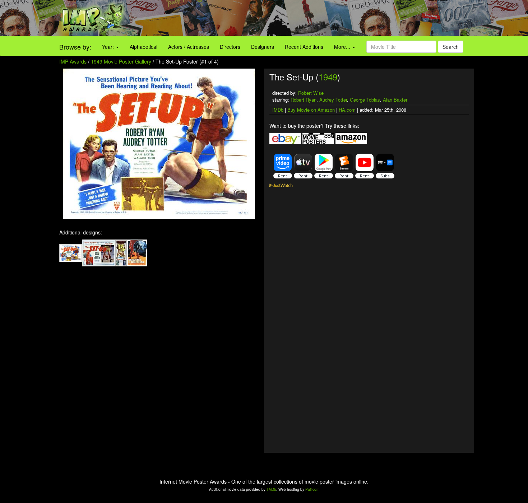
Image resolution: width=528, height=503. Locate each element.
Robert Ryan (303, 99)
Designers (262, 46)
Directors (230, 46)
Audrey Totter (333, 99)
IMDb (277, 109)
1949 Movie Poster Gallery (121, 61)
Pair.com (312, 489)
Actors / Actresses (188, 46)
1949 (328, 76)
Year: (108, 46)
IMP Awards (73, 61)
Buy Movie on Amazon (311, 109)
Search (451, 46)
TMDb (271, 489)
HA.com (347, 109)
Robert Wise (311, 92)
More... (343, 46)
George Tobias (365, 99)
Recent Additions (304, 46)
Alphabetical (143, 46)
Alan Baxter (395, 99)
